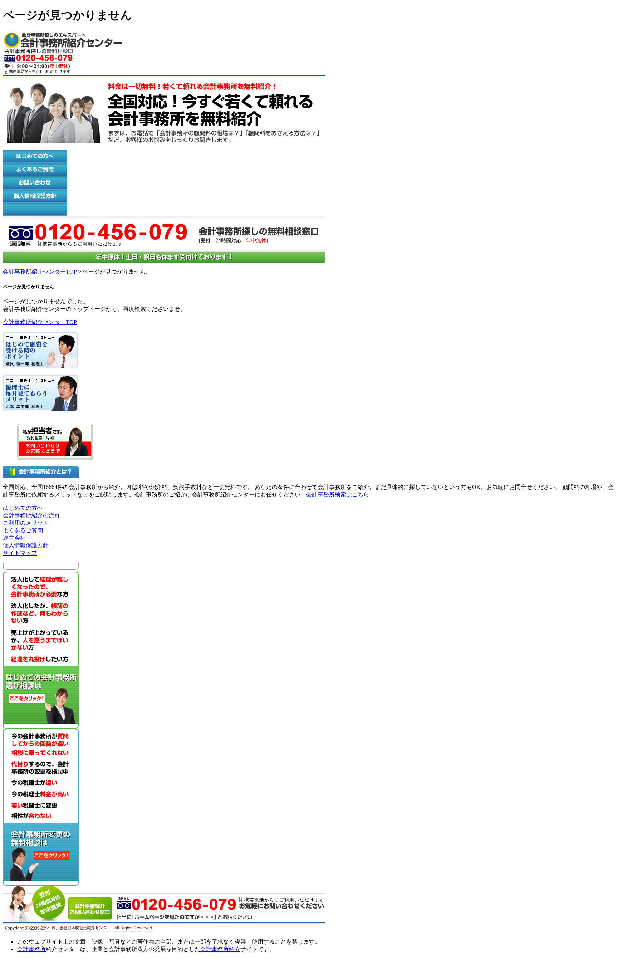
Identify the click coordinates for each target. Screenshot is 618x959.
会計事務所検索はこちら (337, 494)
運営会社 (14, 538)
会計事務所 (31, 949)
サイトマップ (20, 553)
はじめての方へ (23, 508)
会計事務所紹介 (220, 949)
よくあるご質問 (23, 530)
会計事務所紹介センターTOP (40, 272)
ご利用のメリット (26, 523)
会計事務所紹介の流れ (31, 515)
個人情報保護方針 (26, 545)
